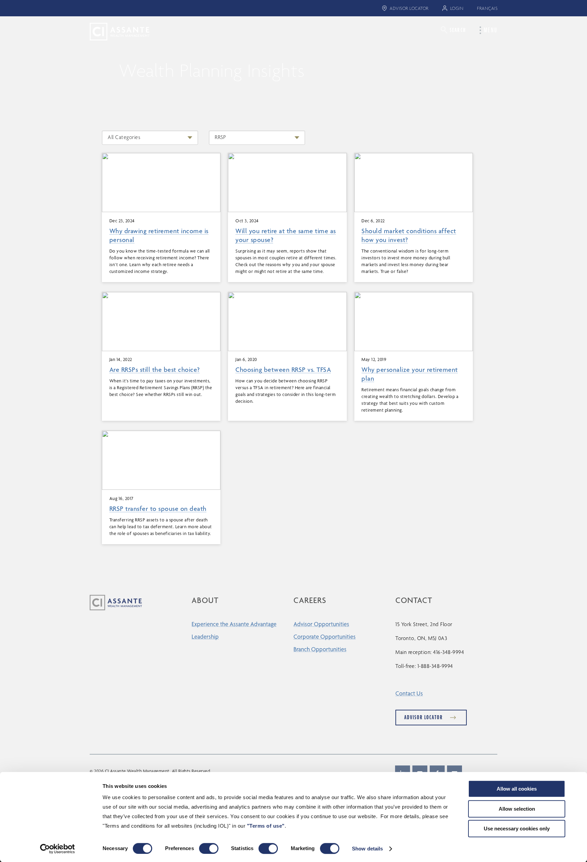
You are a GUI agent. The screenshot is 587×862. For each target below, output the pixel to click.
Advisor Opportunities (321, 623)
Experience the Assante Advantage (234, 623)
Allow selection (517, 809)
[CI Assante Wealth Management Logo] (114, 31)
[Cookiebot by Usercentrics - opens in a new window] (57, 849)
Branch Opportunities (320, 649)
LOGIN (457, 8)
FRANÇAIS (487, 8)
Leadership (205, 636)
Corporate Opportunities (325, 636)
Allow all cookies (517, 789)
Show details (367, 848)
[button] (453, 29)
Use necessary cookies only (517, 828)
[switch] (208, 848)
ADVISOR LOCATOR (409, 8)
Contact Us (409, 693)
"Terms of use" (266, 826)
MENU (490, 30)
